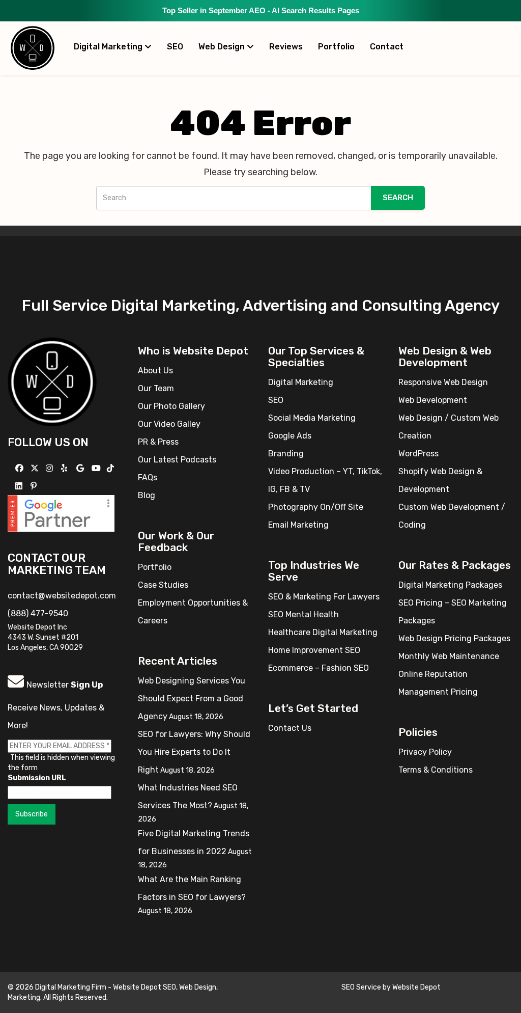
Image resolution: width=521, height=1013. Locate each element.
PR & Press (158, 442)
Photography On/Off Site (315, 507)
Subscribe (31, 814)
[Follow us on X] (36, 468)
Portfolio (336, 46)
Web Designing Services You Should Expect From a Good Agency (191, 698)
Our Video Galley (169, 424)
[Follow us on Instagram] (50, 468)
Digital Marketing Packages (450, 585)
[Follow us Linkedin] (20, 486)
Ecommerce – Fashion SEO (318, 668)
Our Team (156, 388)
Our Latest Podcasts (177, 459)
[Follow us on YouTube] (97, 468)
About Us (155, 370)
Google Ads (289, 436)
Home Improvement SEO (314, 650)
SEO (175, 46)
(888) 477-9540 (38, 613)
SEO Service (361, 987)
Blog (146, 495)
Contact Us (289, 728)
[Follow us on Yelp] (65, 468)
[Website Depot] (52, 381)
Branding (286, 453)
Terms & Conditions (435, 770)
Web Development (432, 400)
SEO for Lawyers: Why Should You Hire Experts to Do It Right (194, 752)
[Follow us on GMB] (81, 468)
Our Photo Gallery (171, 406)
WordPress (418, 453)
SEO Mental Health (303, 614)
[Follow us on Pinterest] (35, 486)
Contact (386, 46)
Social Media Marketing (312, 418)
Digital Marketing (109, 46)
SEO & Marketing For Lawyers (324, 596)
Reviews (286, 46)
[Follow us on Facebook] (20, 468)
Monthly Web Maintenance (448, 656)
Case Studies (163, 585)
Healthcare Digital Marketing (323, 632)
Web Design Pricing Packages (454, 638)
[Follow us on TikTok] (112, 468)
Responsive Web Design (443, 382)
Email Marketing (298, 525)
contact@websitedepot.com (62, 595)
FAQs (147, 477)
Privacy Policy (425, 752)
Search (398, 197)
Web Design (222, 46)
